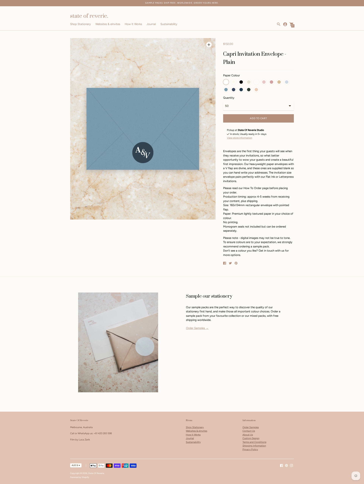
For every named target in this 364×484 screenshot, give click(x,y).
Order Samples (250, 427)
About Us (247, 434)
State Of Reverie (96, 473)
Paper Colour (231, 75)
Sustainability (168, 24)
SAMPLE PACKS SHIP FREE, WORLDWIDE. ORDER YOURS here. (182, 3)
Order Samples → (197, 328)
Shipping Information (254, 445)
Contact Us (248, 430)
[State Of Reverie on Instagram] (291, 465)
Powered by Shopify (79, 477)
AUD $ (75, 465)
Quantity (228, 97)
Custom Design (250, 438)
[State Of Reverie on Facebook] (281, 465)
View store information (239, 137)
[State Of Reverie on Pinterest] (286, 465)
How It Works (133, 24)
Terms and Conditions (254, 442)
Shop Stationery (80, 24)
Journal (151, 24)
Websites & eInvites (107, 24)
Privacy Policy (250, 449)
